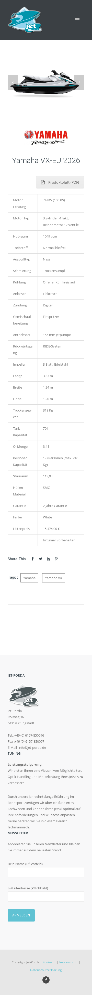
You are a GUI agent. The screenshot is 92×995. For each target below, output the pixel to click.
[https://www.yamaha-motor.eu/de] (46, 137)
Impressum (67, 962)
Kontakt (48, 962)
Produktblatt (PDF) (63, 182)
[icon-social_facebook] (46, 980)
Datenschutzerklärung (46, 970)
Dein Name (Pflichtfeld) (25, 864)
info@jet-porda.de (32, 747)
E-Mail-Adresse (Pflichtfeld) (28, 888)
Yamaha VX (53, 578)
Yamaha (29, 578)
